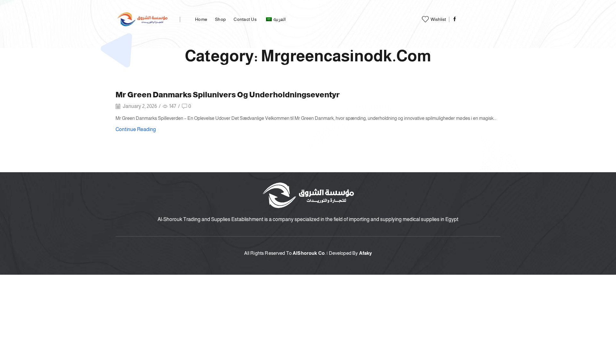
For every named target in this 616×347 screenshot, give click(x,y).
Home (201, 19)
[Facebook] (454, 19)
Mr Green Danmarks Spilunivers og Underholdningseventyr (228, 94)
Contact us (245, 19)
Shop (220, 19)
